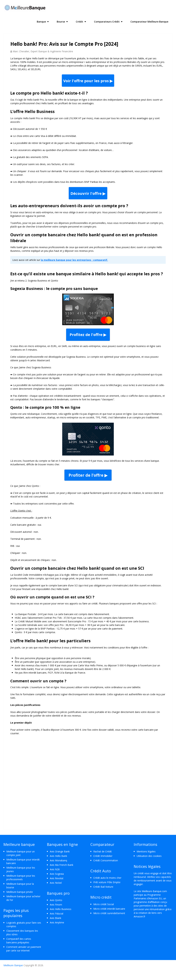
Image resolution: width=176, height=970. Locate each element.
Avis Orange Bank (60, 851)
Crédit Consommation (105, 860)
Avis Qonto (56, 900)
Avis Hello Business (60, 909)
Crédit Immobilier (102, 856)
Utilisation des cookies (149, 856)
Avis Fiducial (56, 913)
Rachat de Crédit (102, 851)
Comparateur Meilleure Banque (149, 21)
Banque (41, 21)
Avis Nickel (56, 882)
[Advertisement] (88, 777)
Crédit (79, 21)
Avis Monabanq (58, 860)
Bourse (61, 21)
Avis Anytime (57, 922)
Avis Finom (56, 904)
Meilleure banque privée (19, 891)
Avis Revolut (56, 878)
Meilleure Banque (13, 965)
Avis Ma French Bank (61, 864)
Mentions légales (146, 851)
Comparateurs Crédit (107, 21)
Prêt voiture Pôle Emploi (106, 882)
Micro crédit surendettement (109, 913)
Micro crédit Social (103, 904)
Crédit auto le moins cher (107, 877)
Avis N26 (55, 869)
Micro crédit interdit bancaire (109, 908)
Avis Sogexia (57, 873)
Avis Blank (55, 918)
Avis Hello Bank (58, 856)
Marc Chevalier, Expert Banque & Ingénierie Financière (43, 51)
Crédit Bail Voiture (103, 886)
